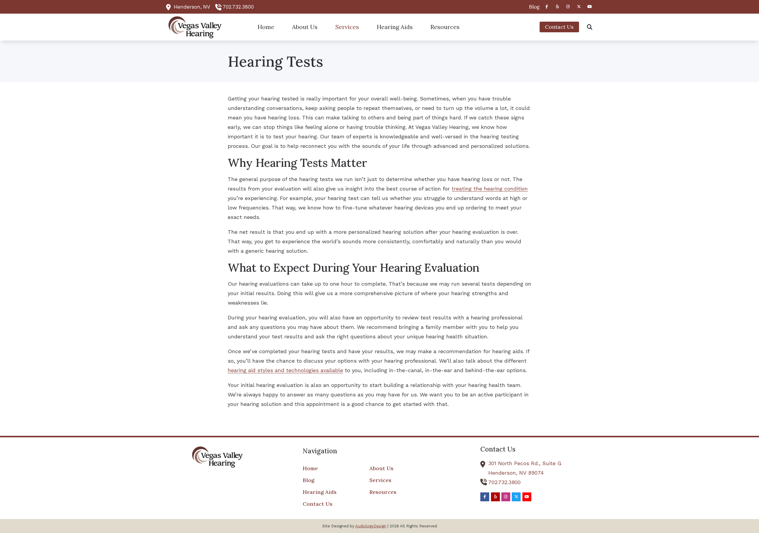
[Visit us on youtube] (589, 7)
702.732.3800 (238, 7)
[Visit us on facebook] (546, 7)
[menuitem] (533, 7)
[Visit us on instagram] (568, 7)
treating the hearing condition (490, 188)
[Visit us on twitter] (578, 7)
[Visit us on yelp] (557, 7)
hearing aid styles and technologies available (285, 370)
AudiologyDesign (370, 526)
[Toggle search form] (589, 27)
